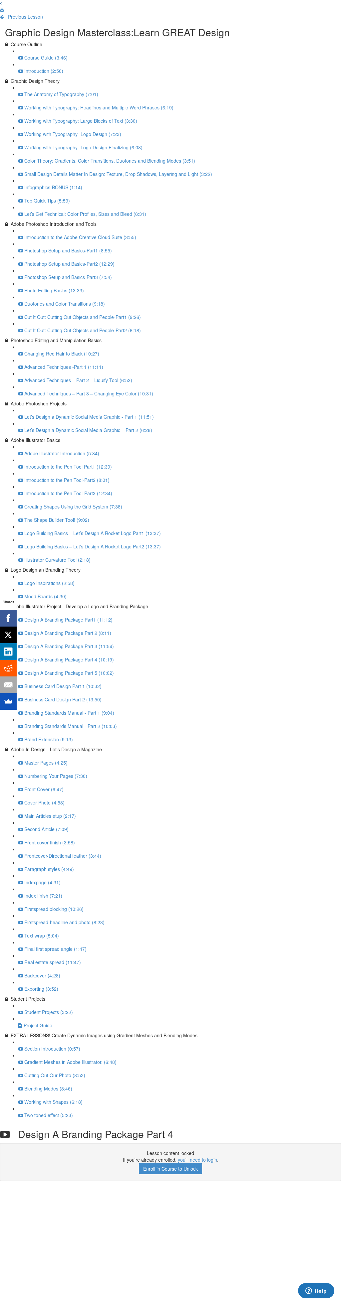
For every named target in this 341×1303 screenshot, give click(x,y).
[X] (8, 635)
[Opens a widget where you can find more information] (316, 1291)
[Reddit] (8, 668)
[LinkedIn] (8, 651)
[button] (1, 3)
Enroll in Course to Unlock (170, 1168)
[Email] (8, 684)
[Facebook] (8, 618)
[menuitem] (2, 10)
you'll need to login (197, 1159)
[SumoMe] (8, 701)
